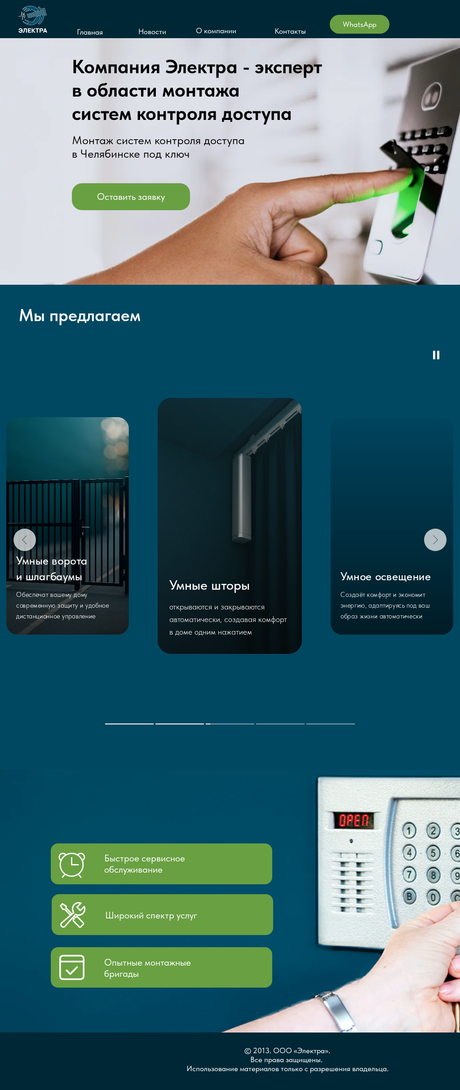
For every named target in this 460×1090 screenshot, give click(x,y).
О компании (216, 30)
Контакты (290, 30)
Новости (152, 31)
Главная (90, 31)
